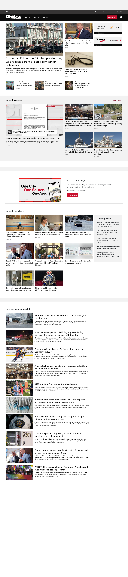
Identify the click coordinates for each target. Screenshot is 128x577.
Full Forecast (100, 33)
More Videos (117, 100)
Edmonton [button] (9, 12)
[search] (121, 17)
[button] (97, 12)
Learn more (72, 195)
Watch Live (112, 17)
